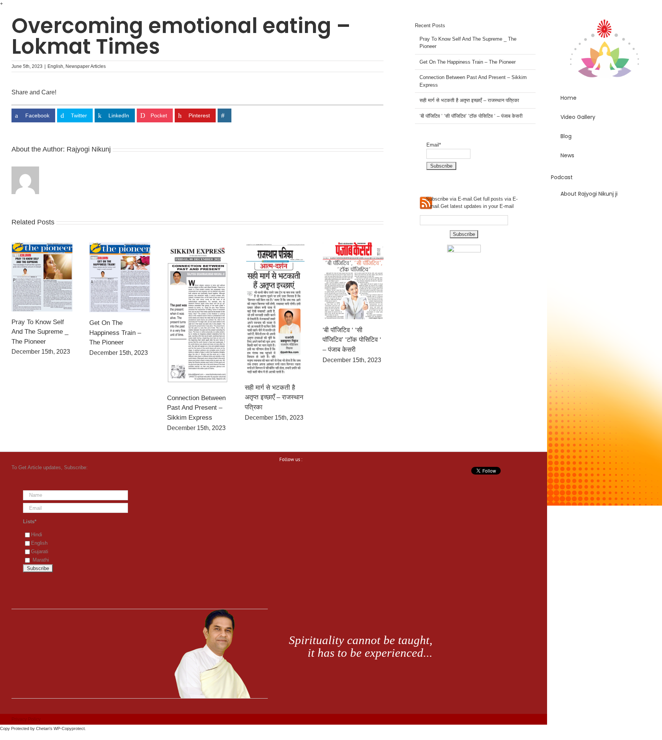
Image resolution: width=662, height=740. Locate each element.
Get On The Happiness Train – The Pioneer (115, 332)
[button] (604, 215)
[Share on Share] (224, 115)
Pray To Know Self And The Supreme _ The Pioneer (39, 331)
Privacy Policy (26, 719)
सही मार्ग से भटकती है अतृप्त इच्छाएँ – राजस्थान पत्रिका (274, 397)
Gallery (42, 277)
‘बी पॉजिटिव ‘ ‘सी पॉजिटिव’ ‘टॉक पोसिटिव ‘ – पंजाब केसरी (352, 339)
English (55, 66)
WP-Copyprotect (69, 728)
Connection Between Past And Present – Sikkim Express (196, 407)
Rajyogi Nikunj (89, 149)
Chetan (42, 728)
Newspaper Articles (86, 66)
